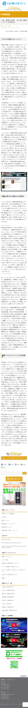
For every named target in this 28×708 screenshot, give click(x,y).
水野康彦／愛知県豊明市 (8, 597)
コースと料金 (5, 559)
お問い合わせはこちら (14, 6)
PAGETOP (23, 676)
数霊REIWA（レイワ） (7, 527)
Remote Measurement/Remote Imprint (11, 542)
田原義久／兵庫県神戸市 (8, 607)
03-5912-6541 (15, 8)
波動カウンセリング (7, 556)
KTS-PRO (4, 517)
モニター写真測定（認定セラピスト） (11, 566)
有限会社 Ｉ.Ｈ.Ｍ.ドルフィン (12, 704)
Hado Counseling (6, 539)
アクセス (8, 681)
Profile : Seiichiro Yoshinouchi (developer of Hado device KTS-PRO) (14, 547)
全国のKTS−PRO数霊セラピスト (10, 574)
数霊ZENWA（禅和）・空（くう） (10, 530)
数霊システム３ (5, 520)
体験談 (3, 578)
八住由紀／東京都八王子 (8, 587)
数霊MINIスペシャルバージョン (9, 523)
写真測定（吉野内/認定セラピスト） (10, 563)
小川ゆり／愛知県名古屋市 (8, 590)
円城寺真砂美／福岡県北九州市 (9, 610)
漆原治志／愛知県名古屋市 (8, 593)
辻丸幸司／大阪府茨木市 (8, 600)
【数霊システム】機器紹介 (8, 513)
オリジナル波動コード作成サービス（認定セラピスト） (14, 570)
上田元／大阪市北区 (7, 603)
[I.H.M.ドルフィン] (14, 4)
